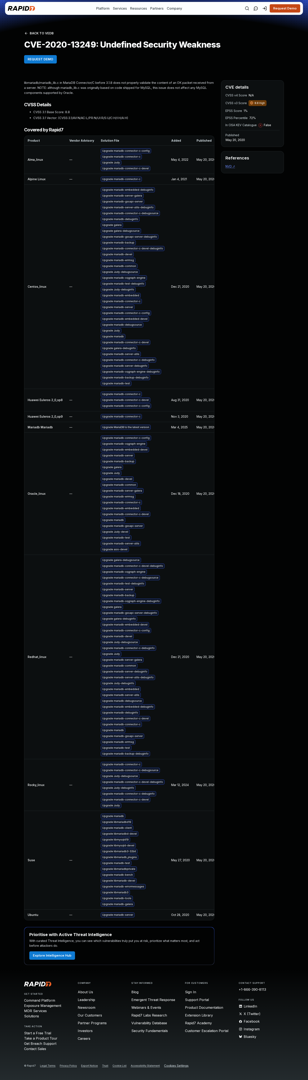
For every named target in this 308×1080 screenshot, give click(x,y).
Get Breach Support (40, 1043)
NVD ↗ (230, 166)
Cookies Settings (176, 1066)
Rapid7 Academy (198, 1023)
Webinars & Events (146, 1007)
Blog (134, 992)
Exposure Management (42, 1006)
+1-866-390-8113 (252, 989)
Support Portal (197, 1000)
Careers (84, 1038)
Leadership (86, 1000)
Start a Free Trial (37, 1033)
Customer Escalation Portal (206, 1031)
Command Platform (39, 1000)
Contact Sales (35, 1049)
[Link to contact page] (256, 8)
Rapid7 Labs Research (149, 1015)
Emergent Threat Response (153, 1000)
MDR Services (35, 1011)
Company (174, 8)
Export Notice (89, 1065)
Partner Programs (92, 1023)
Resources (138, 8)
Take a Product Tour (40, 1038)
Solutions (31, 1016)
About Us (85, 992)
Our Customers (90, 1015)
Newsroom (86, 1007)
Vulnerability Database (149, 1023)
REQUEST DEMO (40, 59)
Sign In (190, 992)
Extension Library (199, 1015)
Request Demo (285, 8)
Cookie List (120, 1065)
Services (120, 8)
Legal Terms (48, 1065)
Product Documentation (204, 1007)
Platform (103, 8)
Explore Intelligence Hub (52, 955)
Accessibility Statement (145, 1065)
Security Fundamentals (149, 1031)
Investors (85, 1031)
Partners (156, 8)
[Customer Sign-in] (264, 8)
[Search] (247, 8)
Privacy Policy (68, 1065)
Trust (105, 1065)
